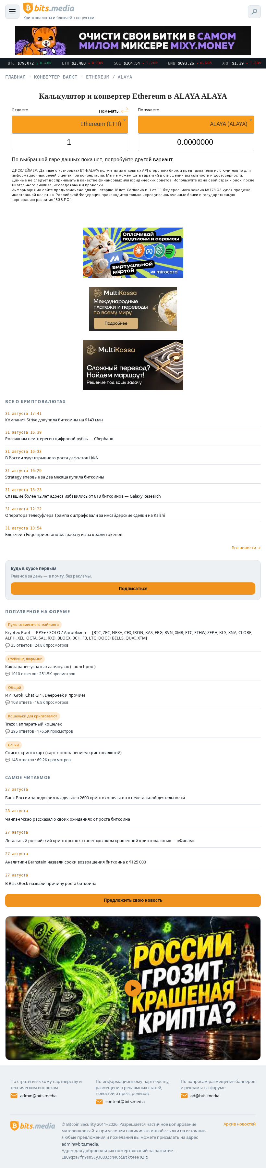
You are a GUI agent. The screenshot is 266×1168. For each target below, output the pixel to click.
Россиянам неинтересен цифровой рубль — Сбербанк (59, 438)
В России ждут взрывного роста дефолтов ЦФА (51, 458)
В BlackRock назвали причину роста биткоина (50, 883)
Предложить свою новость (133, 900)
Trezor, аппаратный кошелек (33, 724)
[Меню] (12, 12)
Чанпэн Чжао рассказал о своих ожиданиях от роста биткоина (67, 819)
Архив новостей (240, 1124)
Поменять (109, 111)
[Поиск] (254, 11)
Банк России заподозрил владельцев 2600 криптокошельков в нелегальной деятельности (95, 798)
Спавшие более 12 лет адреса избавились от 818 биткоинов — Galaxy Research (83, 496)
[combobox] (70, 124)
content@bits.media (125, 1101)
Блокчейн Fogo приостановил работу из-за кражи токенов (63, 534)
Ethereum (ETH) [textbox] (100, 124)
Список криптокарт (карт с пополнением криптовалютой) (63, 752)
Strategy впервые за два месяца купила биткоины (54, 477)
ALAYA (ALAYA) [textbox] (229, 124)
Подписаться (133, 588)
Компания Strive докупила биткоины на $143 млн (54, 420)
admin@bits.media (38, 1096)
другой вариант (154, 159)
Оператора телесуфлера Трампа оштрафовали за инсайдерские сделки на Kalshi (85, 515)
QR (144, 1157)
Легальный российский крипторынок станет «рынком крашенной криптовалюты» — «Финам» (100, 840)
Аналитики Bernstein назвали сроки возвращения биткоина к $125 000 (75, 862)
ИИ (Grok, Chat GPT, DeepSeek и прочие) (45, 695)
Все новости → (246, 548)
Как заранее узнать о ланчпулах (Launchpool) (50, 666)
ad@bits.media (204, 1096)
